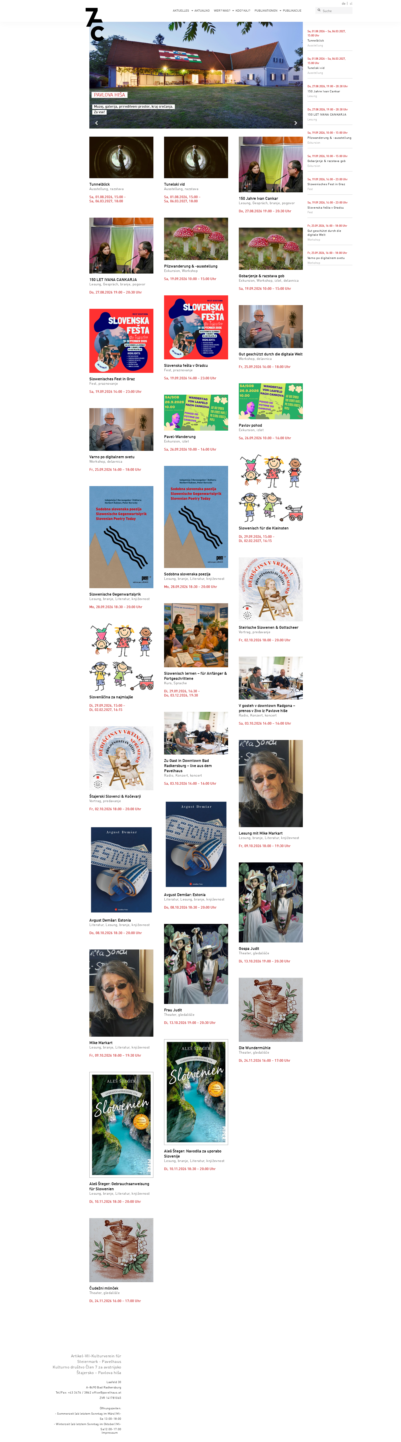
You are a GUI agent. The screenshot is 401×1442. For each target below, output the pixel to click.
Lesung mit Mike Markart (261, 834)
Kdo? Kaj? (243, 10)
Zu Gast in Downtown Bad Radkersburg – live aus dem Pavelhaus (188, 766)
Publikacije (292, 10)
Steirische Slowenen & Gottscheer (268, 628)
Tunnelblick (315, 40)
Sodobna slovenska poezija (187, 574)
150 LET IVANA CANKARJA (326, 114)
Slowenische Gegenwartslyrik (115, 595)
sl (351, 3)
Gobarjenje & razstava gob (326, 161)
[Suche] (318, 10)
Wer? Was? (222, 10)
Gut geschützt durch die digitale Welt (271, 354)
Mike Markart (101, 1043)
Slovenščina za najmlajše (111, 697)
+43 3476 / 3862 (79, 1392)
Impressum (110, 1432)
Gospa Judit (249, 949)
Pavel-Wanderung (180, 437)
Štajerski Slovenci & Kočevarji (115, 797)
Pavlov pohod (250, 426)
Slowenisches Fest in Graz (326, 184)
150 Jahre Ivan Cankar (323, 91)
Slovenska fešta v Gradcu (325, 207)
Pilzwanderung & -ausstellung (329, 137)
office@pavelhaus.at (106, 1392)
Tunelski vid (316, 68)
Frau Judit (173, 1010)
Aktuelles (181, 10)
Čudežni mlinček (103, 1288)
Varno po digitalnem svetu (326, 258)
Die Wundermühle (255, 1048)
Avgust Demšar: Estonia (110, 921)
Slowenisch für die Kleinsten (264, 528)
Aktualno (202, 10)
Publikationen (266, 10)
